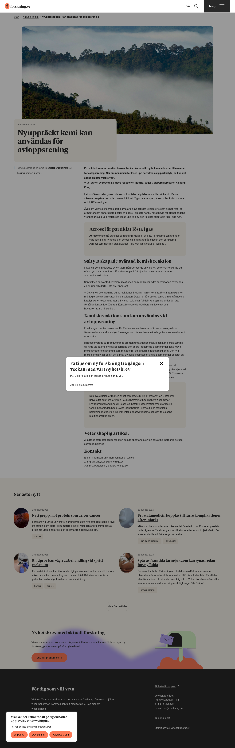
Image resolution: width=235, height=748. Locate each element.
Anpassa (19, 734)
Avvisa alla (38, 734)
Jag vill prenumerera (81, 384)
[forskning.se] (15, 6)
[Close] (161, 363)
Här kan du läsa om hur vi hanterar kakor (31, 726)
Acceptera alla (61, 734)
